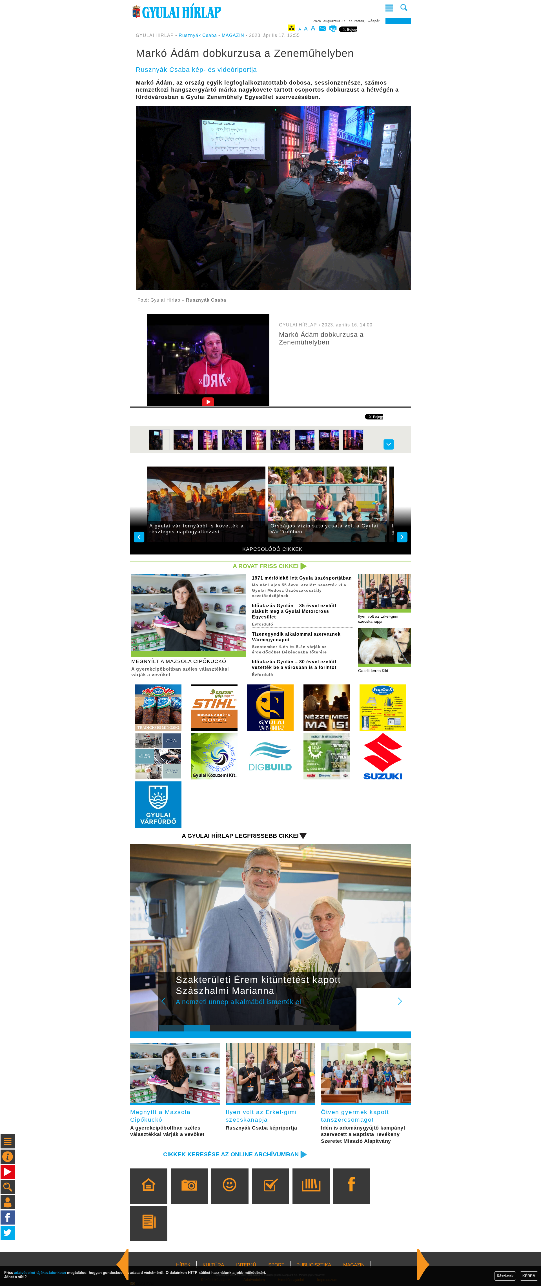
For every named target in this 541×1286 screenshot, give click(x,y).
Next (403, 1005)
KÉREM (529, 1276)
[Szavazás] (270, 1194)
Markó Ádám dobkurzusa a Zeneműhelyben (321, 338)
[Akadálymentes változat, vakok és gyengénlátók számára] (291, 28)
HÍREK (183, 1265)
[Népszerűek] (229, 1194)
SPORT (276, 1265)
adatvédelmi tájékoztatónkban (40, 1272)
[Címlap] (148, 1194)
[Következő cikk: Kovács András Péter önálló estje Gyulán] (122, 1264)
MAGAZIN (233, 35)
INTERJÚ (246, 1265)
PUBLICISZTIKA (313, 1265)
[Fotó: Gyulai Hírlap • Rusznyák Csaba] (159, 449)
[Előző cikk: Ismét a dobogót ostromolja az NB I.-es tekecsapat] (423, 1264)
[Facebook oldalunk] (351, 1194)
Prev (167, 1005)
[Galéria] (189, 1194)
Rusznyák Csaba (198, 35)
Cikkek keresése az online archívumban (231, 1154)
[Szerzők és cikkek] (148, 1232)
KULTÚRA (213, 1265)
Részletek (505, 1276)
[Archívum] (311, 1194)
